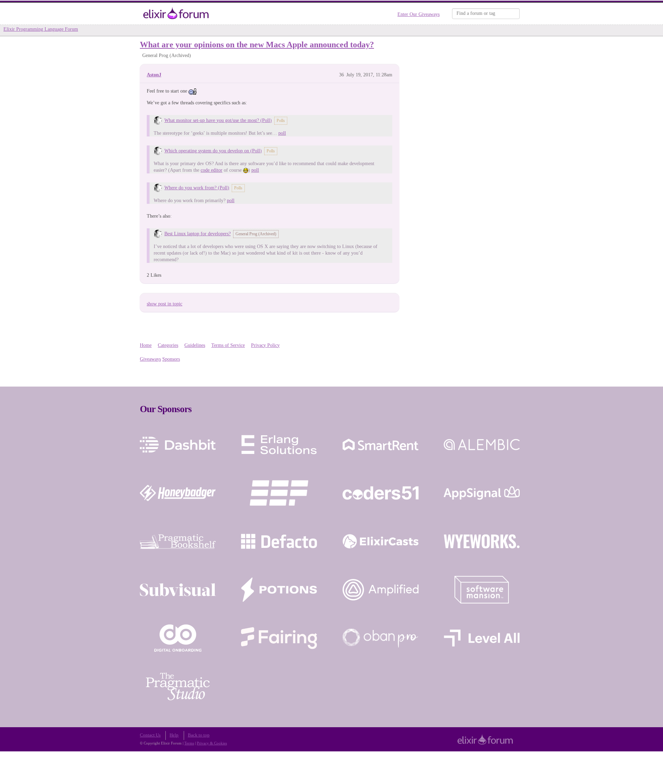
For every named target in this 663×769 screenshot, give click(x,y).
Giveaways (150, 359)
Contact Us (150, 735)
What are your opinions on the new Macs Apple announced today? (257, 44)
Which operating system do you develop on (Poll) (213, 150)
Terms (189, 743)
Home (146, 345)
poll (282, 133)
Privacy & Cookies (212, 743)
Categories (168, 345)
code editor (211, 170)
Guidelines (194, 345)
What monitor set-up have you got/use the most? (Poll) (218, 120)
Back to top (199, 735)
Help (174, 735)
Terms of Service (228, 345)
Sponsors (171, 359)
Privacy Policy (265, 345)
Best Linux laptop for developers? (197, 233)
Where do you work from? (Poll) (196, 187)
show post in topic (164, 303)
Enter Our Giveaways (418, 14)
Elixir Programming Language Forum (40, 29)
